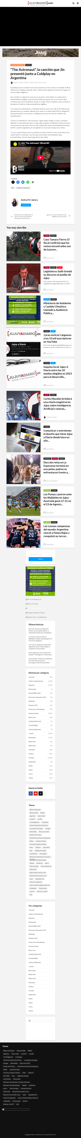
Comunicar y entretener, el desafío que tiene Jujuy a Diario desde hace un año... (58, 435)
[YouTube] (36, 793)
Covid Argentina (34, 822)
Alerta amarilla (34, 813)
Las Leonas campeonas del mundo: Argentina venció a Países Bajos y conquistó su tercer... (56, 531)
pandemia (39, 863)
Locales (47, 235)
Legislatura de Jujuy (40, 850)
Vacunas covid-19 (42, 891)
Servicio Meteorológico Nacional (39, 885)
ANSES (42, 813)
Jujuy (31, 850)
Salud (30, 770)
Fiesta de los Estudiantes (37, 709)
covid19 (39, 819)
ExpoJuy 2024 (33, 705)
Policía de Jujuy (34, 866)
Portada (28, 65)
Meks (42, 1134)
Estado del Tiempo (35, 835)
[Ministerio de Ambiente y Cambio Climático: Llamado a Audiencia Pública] (23, 310)
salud (31, 879)
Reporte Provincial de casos (38, 876)
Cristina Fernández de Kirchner (39, 825)
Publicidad (32, 762)
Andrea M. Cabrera (18, 82)
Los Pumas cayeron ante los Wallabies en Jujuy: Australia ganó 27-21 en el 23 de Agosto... (57, 499)
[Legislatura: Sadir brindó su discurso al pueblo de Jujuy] (23, 278)
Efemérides (33, 832)
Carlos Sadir (41, 816)
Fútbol (31, 841)
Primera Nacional (46, 866)
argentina (32, 816)
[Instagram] (41, 793)
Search (40, 559)
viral (31, 894)
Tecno (31, 774)
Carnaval (31, 677)
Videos (59, 267)
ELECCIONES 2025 (34, 693)
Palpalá (32, 863)
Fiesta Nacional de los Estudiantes (40, 838)
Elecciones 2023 (44, 832)
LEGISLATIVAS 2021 (35, 721)
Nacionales (32, 738)
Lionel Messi (33, 854)
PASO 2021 (32, 742)
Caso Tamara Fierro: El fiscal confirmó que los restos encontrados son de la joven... (57, 244)
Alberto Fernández (35, 810)
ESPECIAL (47, 299)
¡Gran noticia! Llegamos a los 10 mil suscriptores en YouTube (57, 338)
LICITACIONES (33, 725)
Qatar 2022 (33, 869)
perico (47, 863)
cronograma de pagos (36, 828)
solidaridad (33, 888)
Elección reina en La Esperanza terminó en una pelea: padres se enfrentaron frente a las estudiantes (40, 631)
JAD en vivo (32, 717)
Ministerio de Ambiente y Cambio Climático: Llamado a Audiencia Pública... (57, 308)
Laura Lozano (50, 258)
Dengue (47, 828)
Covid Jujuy (45, 822)
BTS (12, 188)
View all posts (25, 205)
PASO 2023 (32, 746)
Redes (53, 331)
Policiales (32, 750)
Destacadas (47, 458)
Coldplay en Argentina (23, 188)
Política (31, 754)
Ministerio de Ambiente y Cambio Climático (40, 857)
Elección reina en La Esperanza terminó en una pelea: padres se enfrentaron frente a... (56, 467)
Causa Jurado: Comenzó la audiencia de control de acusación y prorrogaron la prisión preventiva (40, 661)
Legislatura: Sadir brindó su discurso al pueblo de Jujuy (57, 275)
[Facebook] (31, 793)
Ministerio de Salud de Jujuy (38, 860)
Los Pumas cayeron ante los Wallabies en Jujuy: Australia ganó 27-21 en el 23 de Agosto (40, 639)
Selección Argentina (36, 882)
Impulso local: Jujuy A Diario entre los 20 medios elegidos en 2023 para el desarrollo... (57, 371)
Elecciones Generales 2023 (37, 697)
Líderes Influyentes (35, 729)
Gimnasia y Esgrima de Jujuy (38, 844)
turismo (32, 891)
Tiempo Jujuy (43, 888)
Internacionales (34, 713)
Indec (31, 847)
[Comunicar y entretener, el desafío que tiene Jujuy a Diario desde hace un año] (23, 437)
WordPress (53, 1134)
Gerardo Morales (41, 841)
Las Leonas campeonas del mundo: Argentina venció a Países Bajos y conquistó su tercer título (40, 647)
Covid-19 (32, 819)
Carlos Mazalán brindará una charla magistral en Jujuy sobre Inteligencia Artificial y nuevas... (57, 403)
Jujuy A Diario (50, 289)
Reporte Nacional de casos (38, 872)
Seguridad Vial (39, 879)
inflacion (38, 847)
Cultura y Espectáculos (18, 65)
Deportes (47, 490)
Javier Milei (46, 847)
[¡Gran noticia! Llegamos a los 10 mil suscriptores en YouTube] (23, 342)
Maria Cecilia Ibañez (51, 481)
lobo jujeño (43, 854)
